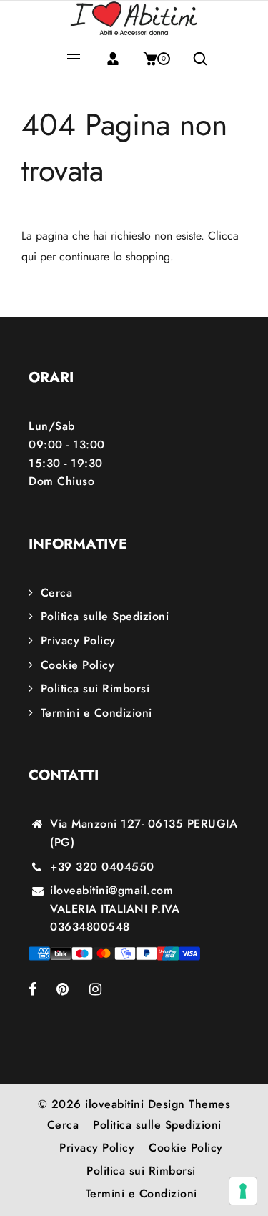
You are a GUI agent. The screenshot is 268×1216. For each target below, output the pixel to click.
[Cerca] (194, 58)
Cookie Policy (77, 665)
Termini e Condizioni (96, 713)
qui (28, 256)
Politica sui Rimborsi (95, 688)
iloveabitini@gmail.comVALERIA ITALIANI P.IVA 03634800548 (114, 908)
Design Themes (189, 1104)
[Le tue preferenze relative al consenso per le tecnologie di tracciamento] (243, 1191)
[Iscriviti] (113, 58)
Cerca (56, 592)
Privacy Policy (78, 640)
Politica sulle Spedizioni (105, 616)
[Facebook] (42, 990)
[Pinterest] (72, 990)
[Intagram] (105, 990)
